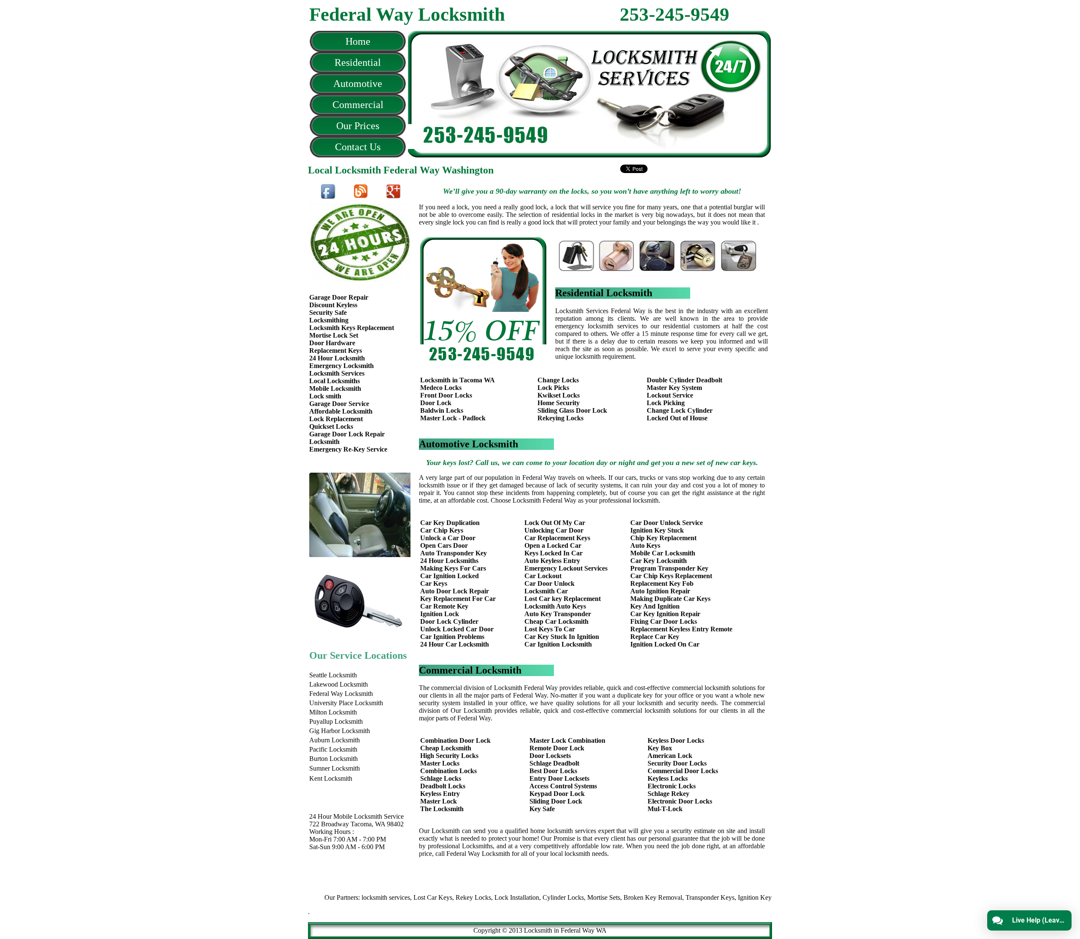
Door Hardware (332, 342)
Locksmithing (328, 320)
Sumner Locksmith (334, 768)
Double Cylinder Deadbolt (684, 380)
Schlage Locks (440, 778)
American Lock (670, 755)
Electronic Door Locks (680, 801)
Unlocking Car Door (553, 530)
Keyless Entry (440, 793)
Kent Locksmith (330, 778)
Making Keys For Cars (453, 568)
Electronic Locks (672, 786)
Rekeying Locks (560, 418)
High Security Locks (449, 755)
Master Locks (439, 763)
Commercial (357, 104)
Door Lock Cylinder (449, 621)
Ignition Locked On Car (664, 644)
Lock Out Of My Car (554, 522)
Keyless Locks (668, 778)
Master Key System (674, 387)
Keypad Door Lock (557, 793)
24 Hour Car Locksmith (454, 644)
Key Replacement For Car (458, 598)
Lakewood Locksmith (338, 684)
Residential (358, 62)
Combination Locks (448, 770)
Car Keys (433, 583)
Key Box (660, 748)
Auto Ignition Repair (660, 591)
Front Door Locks (446, 395)
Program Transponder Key (669, 568)
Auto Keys (645, 545)
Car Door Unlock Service (666, 522)
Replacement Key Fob (662, 583)
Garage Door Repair (338, 297)
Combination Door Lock (455, 740)
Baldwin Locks (441, 410)
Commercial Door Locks (683, 770)
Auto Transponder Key (453, 553)
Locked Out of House (677, 418)
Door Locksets (550, 755)
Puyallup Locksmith (336, 721)
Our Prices (357, 125)
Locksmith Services (336, 373)
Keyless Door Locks (676, 740)
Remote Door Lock (556, 748)
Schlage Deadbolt (554, 763)
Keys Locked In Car (553, 553)
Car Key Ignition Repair (665, 613)
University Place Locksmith (346, 702)
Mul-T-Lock (665, 808)
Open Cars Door (444, 545)
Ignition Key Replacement (747, 897)
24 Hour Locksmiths (449, 560)
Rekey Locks (447, 897)
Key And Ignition (655, 606)
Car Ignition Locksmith (558, 644)
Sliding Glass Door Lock (572, 410)
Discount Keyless (333, 304)
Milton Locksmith (333, 712)
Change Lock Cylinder (680, 410)
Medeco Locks (441, 387)
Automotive (357, 83)
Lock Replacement (336, 418)
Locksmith (324, 441)
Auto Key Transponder (557, 613)
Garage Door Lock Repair (347, 434)
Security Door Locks (677, 763)
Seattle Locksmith (333, 675)
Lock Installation (490, 897)
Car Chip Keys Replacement (671, 575)
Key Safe (542, 808)
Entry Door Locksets (559, 778)
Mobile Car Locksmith (662, 553)
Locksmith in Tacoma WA (457, 380)
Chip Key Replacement (663, 537)
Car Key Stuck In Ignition (561, 636)
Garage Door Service (339, 403)
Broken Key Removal (626, 897)
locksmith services (359, 897)
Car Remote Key (444, 606)
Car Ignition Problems (452, 636)
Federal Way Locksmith (341, 693)
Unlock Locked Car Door (457, 629)
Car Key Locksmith (658, 560)
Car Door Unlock (549, 583)
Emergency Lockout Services (566, 568)
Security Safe (328, 312)
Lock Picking (666, 402)
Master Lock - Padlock (453, 418)
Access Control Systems (563, 786)
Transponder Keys (683, 897)
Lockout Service (670, 395)
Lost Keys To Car (549, 629)
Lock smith (325, 396)
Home (358, 41)
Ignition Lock (439, 613)
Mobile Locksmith (335, 388)
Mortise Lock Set (333, 335)
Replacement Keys (335, 350)
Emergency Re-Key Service (348, 449)
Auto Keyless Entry (552, 560)
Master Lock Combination (567, 740)
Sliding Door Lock (555, 801)
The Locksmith (442, 808)
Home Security (558, 402)
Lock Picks (553, 387)
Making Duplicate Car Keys (670, 598)
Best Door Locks (553, 770)
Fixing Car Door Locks (663, 621)
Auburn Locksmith (334, 740)
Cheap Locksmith (445, 748)
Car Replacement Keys (557, 537)
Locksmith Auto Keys (555, 606)
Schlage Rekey (668, 793)
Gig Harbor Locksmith (339, 730)
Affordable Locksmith (341, 411)
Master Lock (438, 801)
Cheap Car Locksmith (556, 621)
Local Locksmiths (334, 380)
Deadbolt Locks (442, 786)
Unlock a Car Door (447, 537)
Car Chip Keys (441, 530)
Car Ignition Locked (449, 575)
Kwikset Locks (558, 395)
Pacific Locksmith (333, 749)
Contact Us (358, 146)
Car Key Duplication (450, 522)
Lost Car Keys (406, 897)
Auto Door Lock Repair (454, 591)
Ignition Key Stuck (657, 530)
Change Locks (558, 380)
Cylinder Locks (537, 897)
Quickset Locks (331, 426)
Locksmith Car (546, 591)
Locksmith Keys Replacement (351, 327)
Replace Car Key (654, 636)
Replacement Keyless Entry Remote (681, 629)
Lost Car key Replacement (562, 598)
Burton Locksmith (333, 758)
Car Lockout (543, 575)
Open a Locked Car (552, 545)
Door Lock (435, 402)
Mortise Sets (577, 897)
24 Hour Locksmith (337, 358)
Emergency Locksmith (341, 365)
